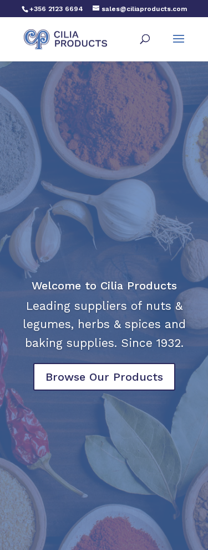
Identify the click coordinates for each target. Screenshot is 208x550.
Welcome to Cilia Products (104, 285)
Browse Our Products (104, 376)
